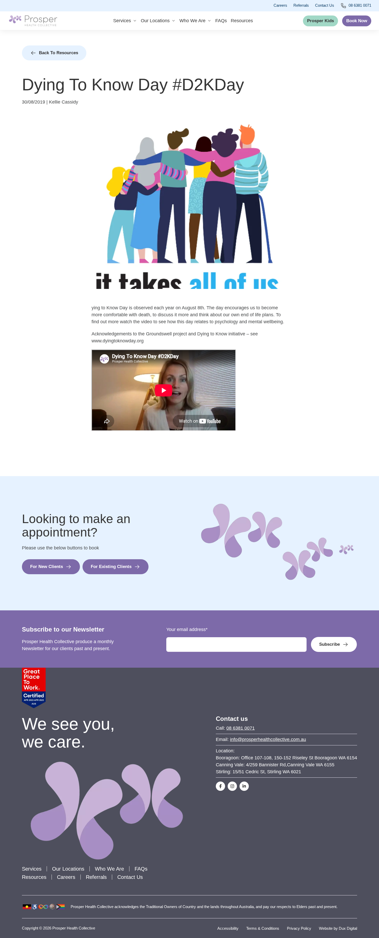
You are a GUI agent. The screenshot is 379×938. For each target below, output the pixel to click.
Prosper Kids (320, 20)
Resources (242, 20)
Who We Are (192, 20)
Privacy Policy (299, 928)
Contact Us (324, 5)
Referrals (301, 5)
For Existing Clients (111, 566)
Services (122, 20)
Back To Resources (58, 52)
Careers (280, 5)
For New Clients (46, 566)
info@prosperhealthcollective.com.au (268, 739)
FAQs (221, 20)
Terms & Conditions (262, 928)
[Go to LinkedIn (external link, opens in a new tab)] (244, 786)
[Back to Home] (33, 20)
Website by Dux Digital (338, 928)
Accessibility (227, 928)
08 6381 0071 (360, 5)
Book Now (356, 20)
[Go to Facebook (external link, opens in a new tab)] (220, 786)
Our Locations (155, 20)
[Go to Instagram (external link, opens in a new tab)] (232, 786)
